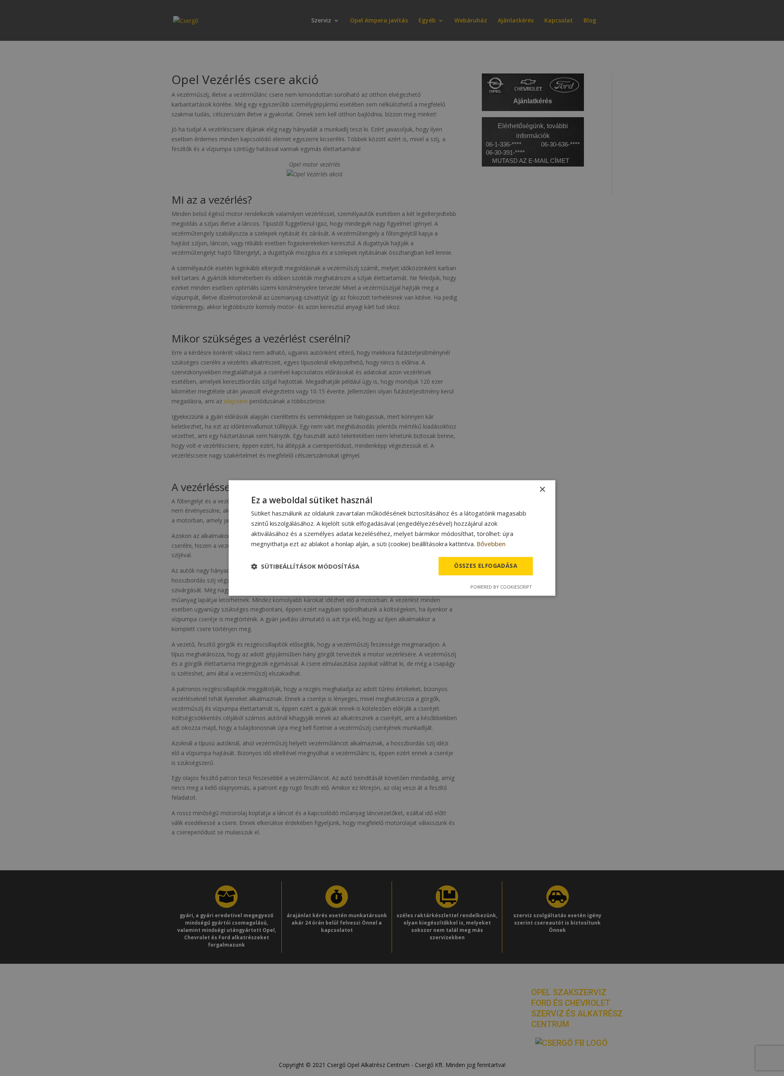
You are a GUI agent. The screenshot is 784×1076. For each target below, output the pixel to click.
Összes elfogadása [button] (485, 566)
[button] (305, 566)
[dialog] (392, 538)
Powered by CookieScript (501, 587)
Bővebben (491, 544)
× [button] (542, 490)
